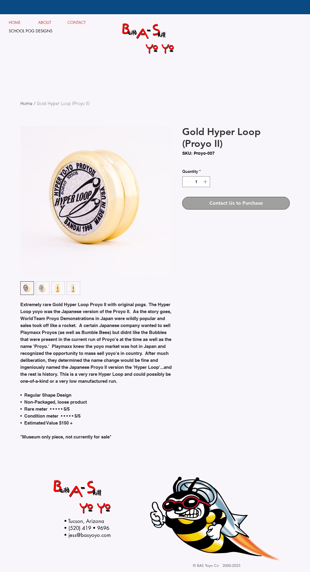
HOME (15, 22)
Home (26, 104)
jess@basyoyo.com (89, 535)
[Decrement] (186, 182)
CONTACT (77, 22)
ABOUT (47, 22)
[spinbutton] (196, 182)
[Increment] (205, 182)
